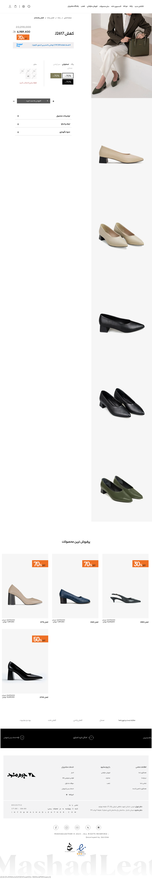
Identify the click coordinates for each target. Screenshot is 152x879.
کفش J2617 (64, 34)
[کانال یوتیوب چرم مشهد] (77, 827)
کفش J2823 (144, 622)
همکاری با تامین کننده (139, 789)
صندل (102, 720)
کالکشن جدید (139, 6)
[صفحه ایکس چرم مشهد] (88, 827)
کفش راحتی (77, 720)
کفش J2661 (94, 622)
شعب (83, 6)
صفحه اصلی (68, 18)
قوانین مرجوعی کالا (68, 778)
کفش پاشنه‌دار (39, 18)
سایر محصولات (104, 6)
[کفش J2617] (121, 55)
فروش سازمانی (92, 6)
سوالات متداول (69, 783)
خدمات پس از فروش (68, 789)
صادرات (108, 778)
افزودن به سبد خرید (33, 101)
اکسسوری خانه (116, 6)
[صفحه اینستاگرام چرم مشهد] (66, 827)
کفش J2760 (44, 697)
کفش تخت (52, 720)
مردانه (125, 6)
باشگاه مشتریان (73, 6)
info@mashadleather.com (45, 812)
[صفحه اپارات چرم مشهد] (98, 827)
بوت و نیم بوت (25, 720)
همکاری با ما (142, 773)
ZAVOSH (105, 837)
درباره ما (143, 778)
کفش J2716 (44, 622)
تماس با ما (143, 783)
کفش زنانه (50, 18)
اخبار (72, 773)
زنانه (131, 6)
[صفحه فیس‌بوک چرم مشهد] (55, 827)
